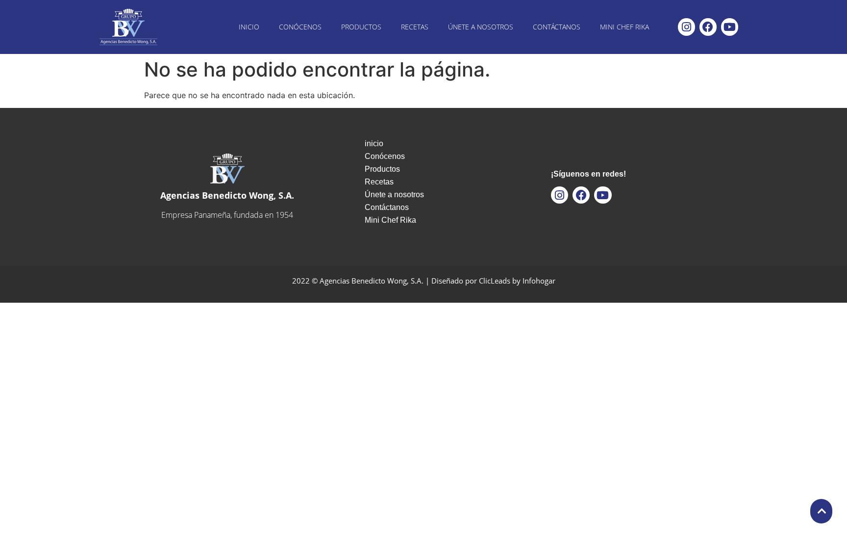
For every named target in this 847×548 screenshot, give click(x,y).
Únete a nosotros (480, 26)
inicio (249, 26)
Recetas (414, 26)
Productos (361, 26)
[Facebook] (708, 26)
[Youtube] (729, 26)
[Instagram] (686, 26)
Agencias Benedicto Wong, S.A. (227, 195)
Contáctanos (556, 26)
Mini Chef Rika (624, 26)
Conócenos (300, 26)
